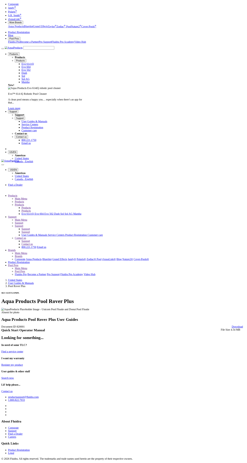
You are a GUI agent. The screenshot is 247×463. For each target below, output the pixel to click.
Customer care (95, 235)
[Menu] (2, 48)
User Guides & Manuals (35, 235)
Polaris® (81, 259)
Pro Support (45, 41)
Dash (57, 213)
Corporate (13, 4)
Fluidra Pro (14, 41)
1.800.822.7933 (16, 400)
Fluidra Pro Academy (63, 41)
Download (237, 326)
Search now (7, 378)
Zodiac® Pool (94, 259)
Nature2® (127, 259)
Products (13, 54)
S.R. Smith (14, 15)
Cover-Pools (88, 26)
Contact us (21, 137)
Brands (12, 250)
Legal (11, 453)
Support (13, 111)
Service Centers (56, 235)
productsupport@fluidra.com (23, 397)
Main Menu (21, 198)
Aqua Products (16, 26)
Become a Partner (29, 41)
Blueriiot (28, 26)
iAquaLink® (109, 259)
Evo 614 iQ (28, 213)
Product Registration (19, 32)
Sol (62, 213)
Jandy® (72, 259)
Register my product (12, 364)
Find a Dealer (15, 184)
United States (22, 158)
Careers (12, 436)
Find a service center (12, 351)
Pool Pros (14, 38)
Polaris (12, 11)
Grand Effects (40, 26)
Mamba (77, 213)
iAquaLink (14, 19)
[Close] (2, 164)
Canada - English (24, 161)
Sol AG (69, 213)
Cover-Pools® (141, 259)
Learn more (14, 108)
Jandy (12, 7)
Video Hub (80, 41)
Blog (10, 35)
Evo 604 (39, 213)
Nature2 (76, 26)
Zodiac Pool (63, 26)
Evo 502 (49, 213)
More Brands (15, 22)
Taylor (52, 26)
